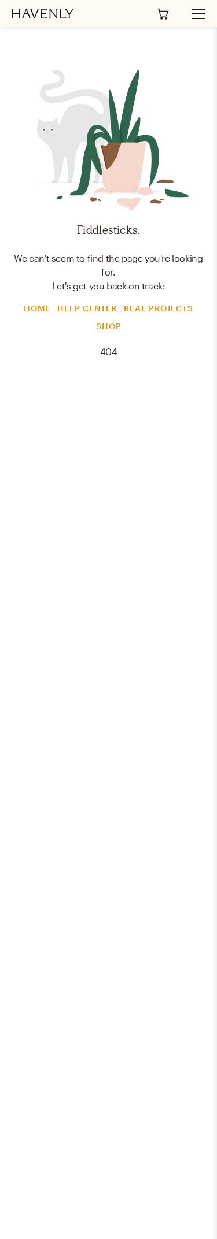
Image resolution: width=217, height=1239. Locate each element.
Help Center (87, 308)
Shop (109, 326)
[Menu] (193, 13)
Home (37, 308)
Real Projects (158, 308)
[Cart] (163, 13)
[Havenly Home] (43, 13)
